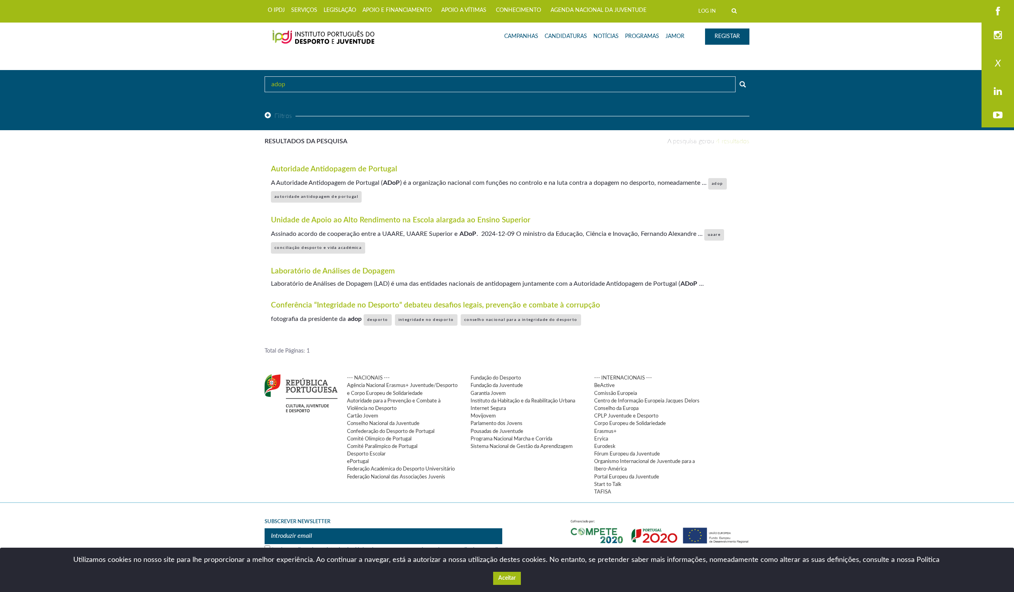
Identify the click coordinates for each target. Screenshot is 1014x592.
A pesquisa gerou (708, 141)
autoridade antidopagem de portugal (316, 197)
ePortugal (358, 461)
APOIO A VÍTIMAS (463, 10)
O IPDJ (276, 10)
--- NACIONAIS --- (368, 378)
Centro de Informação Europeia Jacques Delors (647, 400)
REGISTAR (727, 36)
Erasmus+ (605, 431)
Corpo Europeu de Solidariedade (630, 423)
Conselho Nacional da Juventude (383, 423)
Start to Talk (607, 484)
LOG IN (707, 11)
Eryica (601, 438)
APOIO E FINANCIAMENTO (397, 10)
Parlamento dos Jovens (496, 423)
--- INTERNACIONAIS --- (623, 378)
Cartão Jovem (362, 416)
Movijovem (483, 416)
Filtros (283, 116)
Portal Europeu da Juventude (626, 476)
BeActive (604, 385)
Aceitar (507, 578)
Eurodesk (605, 446)
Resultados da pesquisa (306, 141)
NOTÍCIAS (606, 36)
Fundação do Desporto (496, 378)
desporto (377, 320)
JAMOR (674, 36)
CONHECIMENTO (518, 10)
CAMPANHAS (521, 36)
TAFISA (602, 492)
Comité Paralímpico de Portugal (382, 446)
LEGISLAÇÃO (340, 10)
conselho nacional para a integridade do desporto (521, 320)
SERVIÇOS (304, 10)
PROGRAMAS (642, 36)
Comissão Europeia (615, 393)
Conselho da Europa (616, 408)
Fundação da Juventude (497, 385)
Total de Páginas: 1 (287, 351)
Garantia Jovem (488, 393)
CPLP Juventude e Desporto (626, 416)
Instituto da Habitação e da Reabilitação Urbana (523, 400)
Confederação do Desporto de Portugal (391, 431)
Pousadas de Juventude (497, 431)
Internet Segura (488, 408)
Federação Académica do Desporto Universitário (401, 469)
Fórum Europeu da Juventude (627, 454)
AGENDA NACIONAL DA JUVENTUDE (598, 10)
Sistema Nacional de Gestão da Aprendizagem (522, 446)
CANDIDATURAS (566, 36)
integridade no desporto (426, 320)
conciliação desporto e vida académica (318, 248)
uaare (714, 235)
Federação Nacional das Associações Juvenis (396, 476)
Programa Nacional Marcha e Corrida (511, 438)
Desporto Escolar (366, 454)
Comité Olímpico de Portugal (379, 438)
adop (717, 184)
